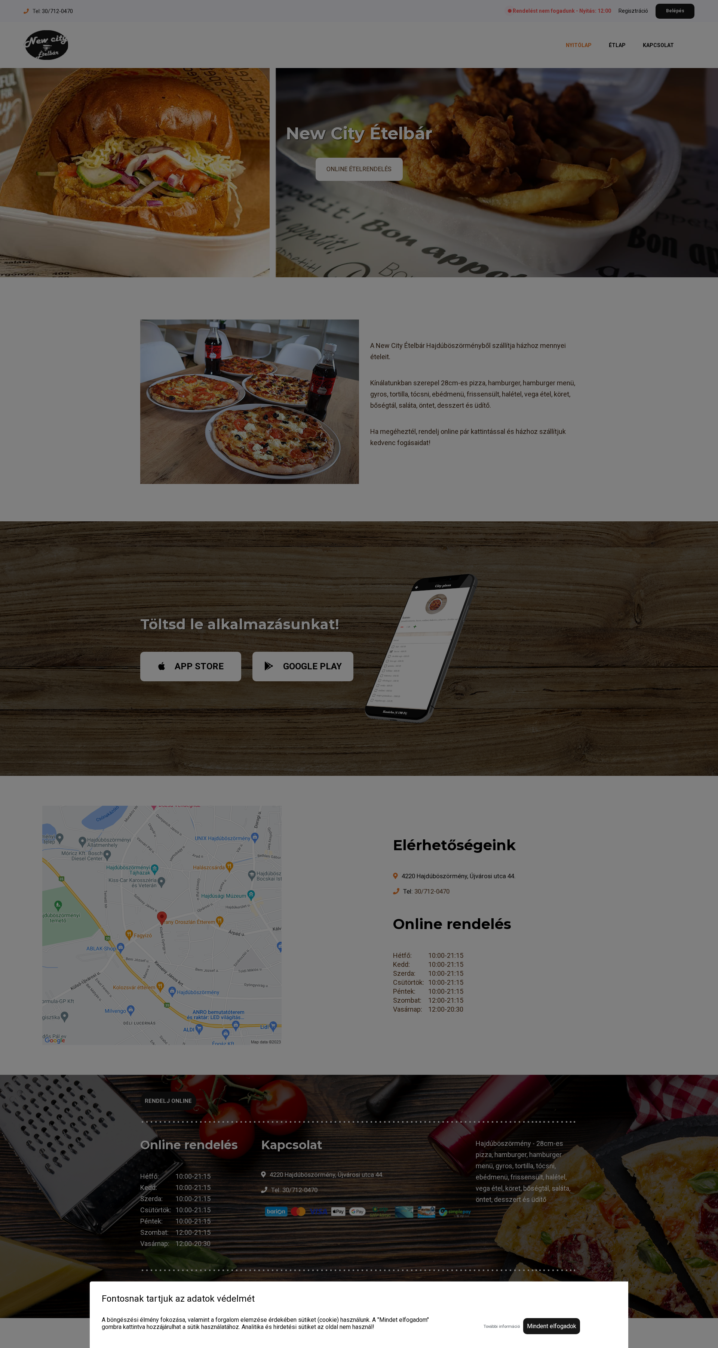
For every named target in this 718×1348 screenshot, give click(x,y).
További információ (502, 1326)
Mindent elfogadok (551, 1326)
